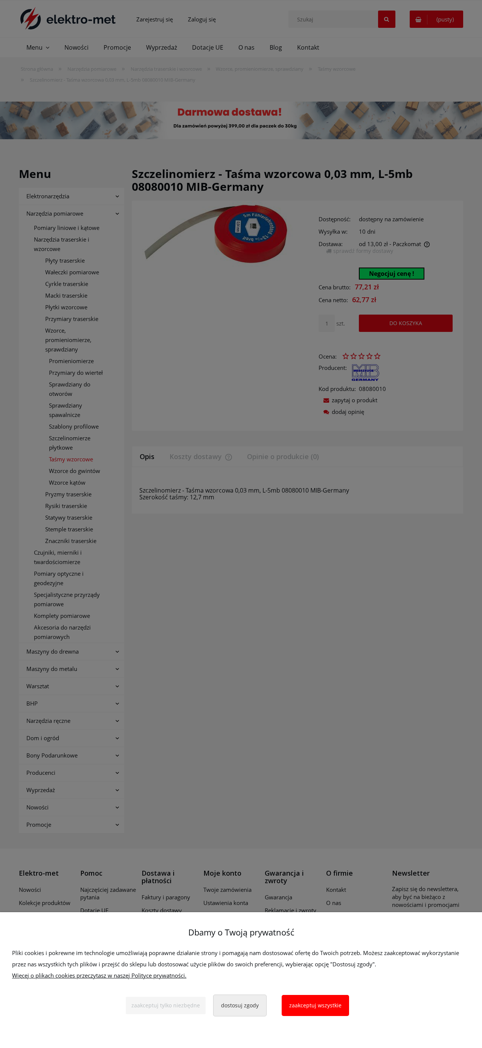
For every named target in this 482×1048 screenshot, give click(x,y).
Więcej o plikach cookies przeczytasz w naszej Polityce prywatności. (99, 975)
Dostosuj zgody (240, 1005)
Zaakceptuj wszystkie (315, 1005)
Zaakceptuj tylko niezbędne (165, 1005)
